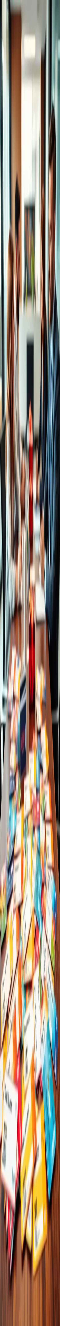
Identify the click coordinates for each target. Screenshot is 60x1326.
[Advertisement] (30, 854)
